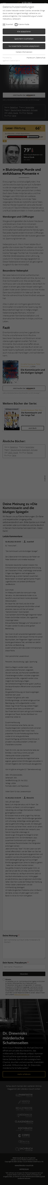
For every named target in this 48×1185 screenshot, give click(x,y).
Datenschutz (40, 57)
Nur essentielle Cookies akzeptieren (24, 46)
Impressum (31, 57)
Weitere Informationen (24, 52)
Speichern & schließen (24, 38)
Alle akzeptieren (24, 31)
